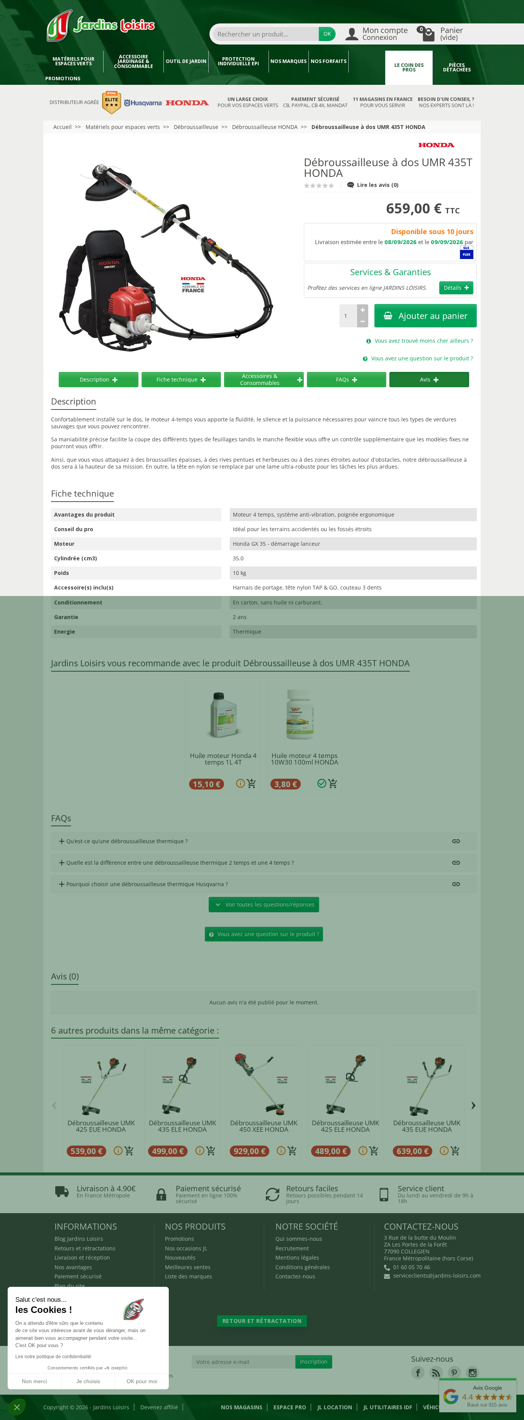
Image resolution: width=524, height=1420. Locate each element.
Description (94, 379)
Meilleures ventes (188, 1267)
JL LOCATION (334, 1407)
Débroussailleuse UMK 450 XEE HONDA (263, 1126)
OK (327, 33)
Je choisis (88, 1381)
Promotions (62, 78)
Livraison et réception (82, 1257)
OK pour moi (142, 1381)
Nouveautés (180, 1257)
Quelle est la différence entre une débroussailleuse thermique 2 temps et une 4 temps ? (175, 862)
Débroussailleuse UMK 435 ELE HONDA (182, 1126)
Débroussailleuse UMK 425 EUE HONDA (101, 1126)
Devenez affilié (159, 1407)
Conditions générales (302, 1267)
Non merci (34, 1381)
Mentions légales (297, 1257)
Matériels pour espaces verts (73, 61)
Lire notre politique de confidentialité (53, 1356)
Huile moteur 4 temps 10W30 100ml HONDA (304, 758)
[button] (17, 1407)
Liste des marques (188, 1276)
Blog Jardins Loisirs (78, 1238)
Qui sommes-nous (298, 1238)
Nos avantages (73, 1267)
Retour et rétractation (262, 1320)
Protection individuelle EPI (238, 61)
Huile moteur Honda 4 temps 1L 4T (223, 758)
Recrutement (292, 1248)
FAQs (342, 379)
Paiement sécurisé (78, 1276)
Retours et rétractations (84, 1248)
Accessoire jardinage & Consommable (133, 61)
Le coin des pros (408, 67)
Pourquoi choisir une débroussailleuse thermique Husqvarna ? (142, 884)
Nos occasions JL (186, 1248)
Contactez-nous (295, 1276)
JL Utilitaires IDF (387, 1407)
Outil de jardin (186, 61)
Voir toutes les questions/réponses (264, 904)
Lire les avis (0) (378, 184)
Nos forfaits (328, 61)
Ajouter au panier (433, 316)
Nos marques (288, 61)
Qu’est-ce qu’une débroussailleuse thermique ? (122, 841)
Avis (425, 379)
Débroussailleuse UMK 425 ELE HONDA (345, 1126)
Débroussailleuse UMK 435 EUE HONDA (426, 1126)
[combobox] (266, 34)
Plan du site (69, 1286)
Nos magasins (241, 1407)
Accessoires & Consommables (260, 379)
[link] (418, 1372)
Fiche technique (177, 379)
